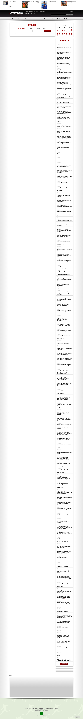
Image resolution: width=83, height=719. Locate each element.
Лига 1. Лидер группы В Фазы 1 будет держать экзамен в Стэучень (64, 366)
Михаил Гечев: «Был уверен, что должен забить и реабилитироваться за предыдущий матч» (64, 286)
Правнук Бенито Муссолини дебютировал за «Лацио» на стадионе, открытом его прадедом (63, 119)
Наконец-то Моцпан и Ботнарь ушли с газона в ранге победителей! (64, 585)
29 (69, 34)
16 (71, 31)
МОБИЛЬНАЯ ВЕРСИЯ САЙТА (30, 13)
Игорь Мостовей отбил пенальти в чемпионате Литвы (64, 143)
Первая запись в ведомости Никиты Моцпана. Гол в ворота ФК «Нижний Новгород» (64, 165)
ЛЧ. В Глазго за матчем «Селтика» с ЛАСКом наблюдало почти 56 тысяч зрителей (64, 546)
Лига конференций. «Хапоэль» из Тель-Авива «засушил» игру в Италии (64, 446)
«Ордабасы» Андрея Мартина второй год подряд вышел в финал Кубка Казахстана (64, 552)
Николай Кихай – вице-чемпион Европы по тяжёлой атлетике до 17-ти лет (64, 312)
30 (71, 34)
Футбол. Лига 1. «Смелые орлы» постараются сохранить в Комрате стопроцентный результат (64, 426)
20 (64, 33)
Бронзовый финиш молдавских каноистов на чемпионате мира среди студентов (64, 392)
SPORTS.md (21, 28)
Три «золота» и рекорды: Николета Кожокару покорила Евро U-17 (64, 230)
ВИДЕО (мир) (38, 11)
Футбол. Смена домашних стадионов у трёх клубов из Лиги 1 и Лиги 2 (64, 604)
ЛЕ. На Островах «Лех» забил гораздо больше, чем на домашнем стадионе (63, 642)
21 (66, 33)
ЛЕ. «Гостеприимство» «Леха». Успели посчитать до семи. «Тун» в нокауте (64, 452)
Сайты (31, 28)
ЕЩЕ (65, 18)
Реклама (41, 708)
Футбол (20, 18)
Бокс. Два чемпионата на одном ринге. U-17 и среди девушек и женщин (64, 131)
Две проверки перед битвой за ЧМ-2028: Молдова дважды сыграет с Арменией (64, 378)
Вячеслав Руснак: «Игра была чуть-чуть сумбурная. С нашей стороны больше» (63, 325)
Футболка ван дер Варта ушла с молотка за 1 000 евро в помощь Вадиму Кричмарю (33, 3)
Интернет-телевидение (20, 15)
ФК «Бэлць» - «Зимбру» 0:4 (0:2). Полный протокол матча (64, 354)
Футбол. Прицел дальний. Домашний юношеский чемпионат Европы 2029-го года (64, 527)
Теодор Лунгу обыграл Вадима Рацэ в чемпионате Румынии (64, 125)
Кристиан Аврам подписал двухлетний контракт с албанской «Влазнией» (64, 629)
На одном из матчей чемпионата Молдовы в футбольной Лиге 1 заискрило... (64, 406)
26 (62, 34)
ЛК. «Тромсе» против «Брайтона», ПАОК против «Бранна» (63, 521)
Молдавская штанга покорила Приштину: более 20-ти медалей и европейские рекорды (64, 90)
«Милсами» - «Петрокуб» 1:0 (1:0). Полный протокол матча (64, 342)
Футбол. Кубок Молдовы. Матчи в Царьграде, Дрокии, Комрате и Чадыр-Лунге (64, 591)
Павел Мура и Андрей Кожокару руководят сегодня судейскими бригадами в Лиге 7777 (64, 372)
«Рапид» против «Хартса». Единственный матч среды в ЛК (64, 46)
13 (64, 31)
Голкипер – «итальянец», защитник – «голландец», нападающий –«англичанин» (64, 83)
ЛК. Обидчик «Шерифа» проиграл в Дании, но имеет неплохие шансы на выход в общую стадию (63, 485)
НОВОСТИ (27, 11)
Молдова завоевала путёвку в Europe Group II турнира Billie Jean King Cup (72, 3)
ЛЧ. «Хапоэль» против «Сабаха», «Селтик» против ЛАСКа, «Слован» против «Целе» (64, 610)
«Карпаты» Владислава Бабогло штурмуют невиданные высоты (64, 219)
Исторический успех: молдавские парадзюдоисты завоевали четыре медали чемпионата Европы (64, 635)
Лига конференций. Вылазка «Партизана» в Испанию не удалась (63, 439)
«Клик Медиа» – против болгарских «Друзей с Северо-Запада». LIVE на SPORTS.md (64, 71)
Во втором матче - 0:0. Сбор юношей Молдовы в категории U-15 (64, 419)
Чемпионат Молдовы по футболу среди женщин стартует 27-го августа (64, 571)
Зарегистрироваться (61, 11)
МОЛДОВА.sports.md (34, 708)
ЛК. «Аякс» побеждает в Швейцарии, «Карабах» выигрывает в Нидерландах (63, 458)
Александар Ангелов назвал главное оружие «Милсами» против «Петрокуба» (63, 464)
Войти (72, 11)
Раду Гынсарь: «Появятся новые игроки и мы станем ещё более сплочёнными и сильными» (64, 273)
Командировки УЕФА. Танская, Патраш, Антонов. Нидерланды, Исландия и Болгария (64, 137)
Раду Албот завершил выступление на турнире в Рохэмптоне (62, 559)
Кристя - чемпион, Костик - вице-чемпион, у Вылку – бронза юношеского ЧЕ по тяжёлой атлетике (64, 412)
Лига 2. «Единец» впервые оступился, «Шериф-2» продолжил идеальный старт (64, 305)
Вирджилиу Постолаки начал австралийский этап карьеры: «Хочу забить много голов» (63, 77)
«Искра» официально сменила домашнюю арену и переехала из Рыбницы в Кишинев (64, 616)
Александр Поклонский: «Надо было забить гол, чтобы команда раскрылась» (64, 337)
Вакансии (56, 708)
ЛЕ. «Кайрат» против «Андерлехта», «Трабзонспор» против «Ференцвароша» (64, 540)
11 (59, 31)
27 (64, 34)
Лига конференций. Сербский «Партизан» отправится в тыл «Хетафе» (64, 503)
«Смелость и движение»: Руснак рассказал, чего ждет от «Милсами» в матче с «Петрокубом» (64, 385)
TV (27, 28)
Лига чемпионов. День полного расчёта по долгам (64, 106)
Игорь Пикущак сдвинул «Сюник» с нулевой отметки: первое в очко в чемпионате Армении (64, 492)
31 (57, 35)
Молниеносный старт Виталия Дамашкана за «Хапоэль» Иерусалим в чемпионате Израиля (64, 213)
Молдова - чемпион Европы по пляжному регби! (64, 201)
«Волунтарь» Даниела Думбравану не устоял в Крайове (64, 206)
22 (69, 33)
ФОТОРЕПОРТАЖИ (32, 11)
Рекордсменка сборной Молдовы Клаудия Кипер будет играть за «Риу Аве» (64, 299)
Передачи (37, 28)
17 (57, 33)
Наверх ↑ (77, 717)
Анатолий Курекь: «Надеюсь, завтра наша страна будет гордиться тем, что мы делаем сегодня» (14, 4)
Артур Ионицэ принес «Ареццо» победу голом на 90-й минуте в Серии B (64, 293)
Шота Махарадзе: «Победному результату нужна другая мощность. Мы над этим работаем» (64, 318)
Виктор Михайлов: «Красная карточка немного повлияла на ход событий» (64, 189)
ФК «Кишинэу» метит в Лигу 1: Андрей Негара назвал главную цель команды (64, 52)
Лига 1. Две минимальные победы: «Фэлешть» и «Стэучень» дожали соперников (64, 348)
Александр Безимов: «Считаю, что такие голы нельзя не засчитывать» (64, 236)
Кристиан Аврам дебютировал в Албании (64, 159)
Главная (12, 18)
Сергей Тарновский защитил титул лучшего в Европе (53, 2)
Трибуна (44, 28)
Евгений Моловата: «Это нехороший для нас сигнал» (63, 183)
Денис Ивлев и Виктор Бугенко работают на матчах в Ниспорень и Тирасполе (64, 261)
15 (69, 31)
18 (59, 33)
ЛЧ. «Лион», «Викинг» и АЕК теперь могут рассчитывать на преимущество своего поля (63, 622)
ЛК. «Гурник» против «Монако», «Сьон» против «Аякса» (64, 515)
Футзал (27, 18)
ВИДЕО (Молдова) (44, 11)
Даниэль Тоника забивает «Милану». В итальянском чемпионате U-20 (63, 149)
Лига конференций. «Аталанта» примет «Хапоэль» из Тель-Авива (64, 510)
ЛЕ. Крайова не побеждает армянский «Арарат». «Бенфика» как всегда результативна (64, 433)
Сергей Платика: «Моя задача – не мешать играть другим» (64, 267)
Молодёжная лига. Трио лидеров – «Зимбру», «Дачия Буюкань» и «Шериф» (64, 195)
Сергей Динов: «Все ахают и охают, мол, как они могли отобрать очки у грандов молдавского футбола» (63, 398)
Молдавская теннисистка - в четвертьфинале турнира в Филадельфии (63, 58)
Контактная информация (48, 708)
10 (57, 31)
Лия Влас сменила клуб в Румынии (62, 224)
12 (62, 31)
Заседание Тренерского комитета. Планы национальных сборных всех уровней (64, 112)
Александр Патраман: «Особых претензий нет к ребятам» (64, 331)
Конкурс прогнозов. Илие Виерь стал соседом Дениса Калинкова (64, 649)
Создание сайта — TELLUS (41, 715)
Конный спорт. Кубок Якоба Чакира (63, 654)
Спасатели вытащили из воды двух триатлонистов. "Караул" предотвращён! (63, 597)
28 (66, 34)
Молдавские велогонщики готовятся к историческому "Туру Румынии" (64, 64)
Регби (59, 18)
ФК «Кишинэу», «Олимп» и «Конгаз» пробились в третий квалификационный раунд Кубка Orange (64, 578)
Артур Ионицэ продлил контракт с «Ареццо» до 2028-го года (64, 659)
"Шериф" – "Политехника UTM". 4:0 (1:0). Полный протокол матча (64, 249)
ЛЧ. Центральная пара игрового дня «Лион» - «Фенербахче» (64, 101)
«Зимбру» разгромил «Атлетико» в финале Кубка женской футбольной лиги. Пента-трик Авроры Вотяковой (64, 477)
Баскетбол (35, 18)
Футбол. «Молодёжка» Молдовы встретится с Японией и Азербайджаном (64, 471)
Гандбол (51, 18)
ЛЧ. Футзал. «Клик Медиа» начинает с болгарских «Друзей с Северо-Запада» (64, 96)
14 (66, 31)
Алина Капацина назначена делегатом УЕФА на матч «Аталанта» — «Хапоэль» (63, 565)
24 (57, 34)
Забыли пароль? (68, 11)
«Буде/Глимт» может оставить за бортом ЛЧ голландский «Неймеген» (64, 171)
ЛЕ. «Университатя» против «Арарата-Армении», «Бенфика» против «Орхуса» (64, 533)
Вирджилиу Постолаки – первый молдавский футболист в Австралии (64, 177)
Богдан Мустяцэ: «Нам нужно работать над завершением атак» (64, 279)
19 (62, 33)
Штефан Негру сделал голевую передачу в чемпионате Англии (64, 154)
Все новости (64, 663)
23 (71, 33)
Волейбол (43, 18)
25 (59, 34)
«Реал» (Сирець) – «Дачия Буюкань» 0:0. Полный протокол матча (64, 255)
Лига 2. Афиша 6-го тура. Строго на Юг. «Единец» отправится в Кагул (64, 359)
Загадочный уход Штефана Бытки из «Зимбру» (64, 498)
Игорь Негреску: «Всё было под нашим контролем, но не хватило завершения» (64, 243)
